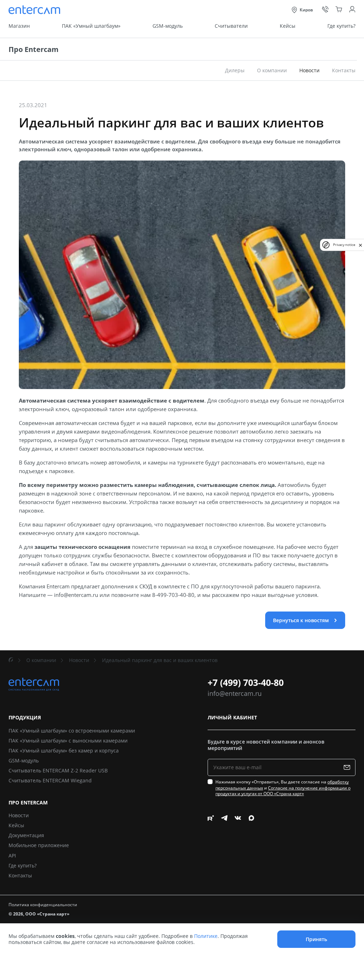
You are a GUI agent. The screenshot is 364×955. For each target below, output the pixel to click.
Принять (316, 939)
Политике (206, 936)
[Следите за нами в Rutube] (211, 848)
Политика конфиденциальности (43, 905)
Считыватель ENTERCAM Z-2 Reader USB (58, 770)
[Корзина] (339, 9)
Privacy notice (344, 245)
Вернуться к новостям (301, 620)
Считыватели (231, 25)
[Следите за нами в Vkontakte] (238, 848)
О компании (272, 70)
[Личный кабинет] (352, 9)
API (12, 855)
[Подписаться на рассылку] (348, 767)
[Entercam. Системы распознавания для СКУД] (35, 9)
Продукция (25, 718)
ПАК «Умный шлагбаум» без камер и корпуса (64, 750)
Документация (26, 835)
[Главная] (11, 660)
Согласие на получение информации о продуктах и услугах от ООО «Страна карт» (282, 791)
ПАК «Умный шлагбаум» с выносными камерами (68, 740)
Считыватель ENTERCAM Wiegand (50, 780)
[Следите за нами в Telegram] (224, 848)
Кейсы (287, 25)
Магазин (19, 25)
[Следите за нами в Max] (251, 848)
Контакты (343, 70)
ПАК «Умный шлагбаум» (91, 25)
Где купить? (341, 25)
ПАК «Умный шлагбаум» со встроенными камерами (72, 730)
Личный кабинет (232, 717)
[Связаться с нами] (325, 9)
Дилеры (235, 70)
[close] (360, 245)
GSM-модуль (167, 25)
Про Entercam (34, 49)
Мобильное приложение (39, 845)
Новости (79, 660)
